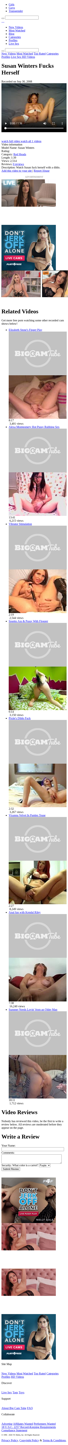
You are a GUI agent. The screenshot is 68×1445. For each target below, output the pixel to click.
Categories (15, 37)
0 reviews (18, 164)
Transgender (16, 11)
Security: (6, 1165)
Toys (21, 1392)
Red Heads (19, 154)
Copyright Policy (29, 1440)
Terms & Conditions (54, 1440)
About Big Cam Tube (13, 1408)
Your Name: (8, 1145)
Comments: (8, 1152)
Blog (11, 33)
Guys (12, 7)
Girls (11, 4)
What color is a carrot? (25, 1165)
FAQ (30, 1408)
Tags (15, 1392)
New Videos (16, 27)
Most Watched (17, 30)
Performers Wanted (45, 1423)
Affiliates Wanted (23, 1423)
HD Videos (28, 56)
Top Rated (40, 53)
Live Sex (14, 43)
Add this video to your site (16, 170)
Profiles (13, 40)
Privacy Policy (9, 1440)
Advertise (7, 1423)
